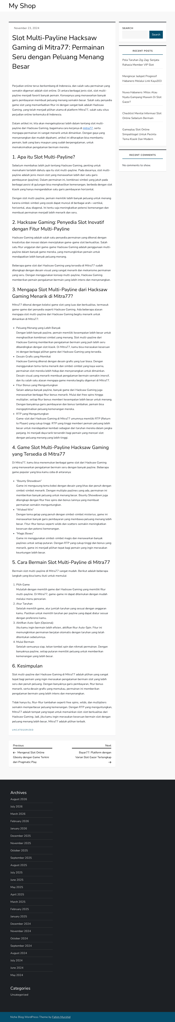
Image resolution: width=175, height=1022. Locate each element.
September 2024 (21, 946)
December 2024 (20, 924)
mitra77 (88, 128)
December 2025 (20, 836)
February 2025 (19, 909)
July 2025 (16, 872)
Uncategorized (23, 730)
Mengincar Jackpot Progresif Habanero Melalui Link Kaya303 (142, 78)
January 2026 (18, 828)
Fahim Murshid (61, 1017)
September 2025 (21, 858)
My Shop (22, 5)
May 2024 (16, 975)
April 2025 (17, 894)
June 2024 (16, 968)
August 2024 (18, 953)
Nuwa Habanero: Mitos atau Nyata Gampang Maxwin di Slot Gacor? (141, 97)
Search (127, 28)
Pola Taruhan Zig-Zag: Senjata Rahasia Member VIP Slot (140, 62)
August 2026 (18, 799)
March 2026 (17, 814)
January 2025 (18, 916)
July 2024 (16, 960)
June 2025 (16, 880)
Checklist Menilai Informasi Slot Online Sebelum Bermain (141, 115)
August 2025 (18, 865)
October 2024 (19, 938)
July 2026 (16, 806)
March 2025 (17, 902)
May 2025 (16, 887)
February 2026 (19, 821)
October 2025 (19, 850)
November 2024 (20, 931)
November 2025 (20, 843)
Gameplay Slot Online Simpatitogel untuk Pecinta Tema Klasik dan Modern (139, 134)
